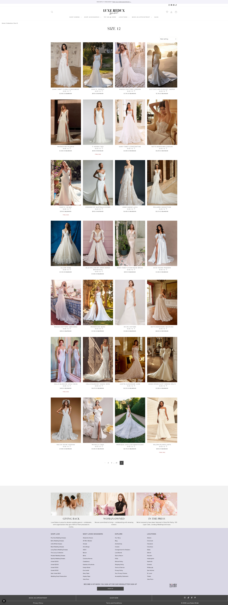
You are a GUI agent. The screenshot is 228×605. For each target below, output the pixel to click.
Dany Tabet (86, 573)
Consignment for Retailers (122, 549)
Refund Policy (119, 561)
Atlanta (149, 538)
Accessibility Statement (121, 576)
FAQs (116, 558)
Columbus (150, 546)
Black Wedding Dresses (57, 546)
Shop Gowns (74, 17)
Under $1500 (54, 567)
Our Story (118, 538)
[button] (4, 601)
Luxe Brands (118, 552)
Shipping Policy (119, 564)
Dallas (148, 549)
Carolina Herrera (87, 558)
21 (116, 463)
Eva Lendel (86, 570)
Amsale (85, 543)
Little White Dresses (56, 543)
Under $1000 (54, 570)
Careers (117, 546)
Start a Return (119, 555)
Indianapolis (150, 558)
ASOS (84, 549)
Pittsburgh (150, 567)
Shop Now (114, 598)
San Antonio (150, 570)
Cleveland (150, 543)
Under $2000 (55, 564)
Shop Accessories (92, 17)
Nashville (149, 561)
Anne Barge (86, 546)
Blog (157, 17)
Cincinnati (150, 540)
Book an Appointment (141, 17)
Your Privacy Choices (121, 573)
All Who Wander (87, 540)
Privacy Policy (119, 570)
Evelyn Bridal (86, 567)
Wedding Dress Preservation (59, 576)
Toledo (149, 576)
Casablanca (86, 561)
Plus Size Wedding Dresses (58, 538)
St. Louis (149, 573)
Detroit (149, 552)
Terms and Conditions (114, 603)
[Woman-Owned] (114, 504)
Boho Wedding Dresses (57, 540)
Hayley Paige (86, 576)
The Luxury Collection (57, 552)
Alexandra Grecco (88, 538)
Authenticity (118, 543)
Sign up (110, 588)
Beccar (85, 552)
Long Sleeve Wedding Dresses (59, 549)
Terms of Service (119, 567)
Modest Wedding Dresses (58, 555)
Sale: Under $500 (56, 573)
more (168, 524)
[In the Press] (156, 504)
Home (3, 23)
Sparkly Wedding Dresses (58, 558)
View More (86, 579)
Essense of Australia (88, 564)
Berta (84, 555)
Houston (149, 555)
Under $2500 (55, 561)
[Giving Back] (71, 504)
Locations (123, 17)
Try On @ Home (110, 17)
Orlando (149, 564)
